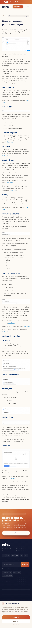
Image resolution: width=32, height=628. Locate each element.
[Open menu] (28, 7)
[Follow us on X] (4, 555)
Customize (16, 625)
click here (9, 142)
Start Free (15, 533)
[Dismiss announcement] (30, 1)
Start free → (17, 6)
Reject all (16, 621)
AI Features (6, 581)
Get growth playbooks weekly (11, 560)
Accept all (16, 617)
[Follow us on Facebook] (13, 555)
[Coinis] (5, 7)
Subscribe (25, 564)
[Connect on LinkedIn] (8, 555)
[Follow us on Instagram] (17, 555)
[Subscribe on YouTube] (21, 555)
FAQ (4, 16)
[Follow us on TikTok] (26, 555)
